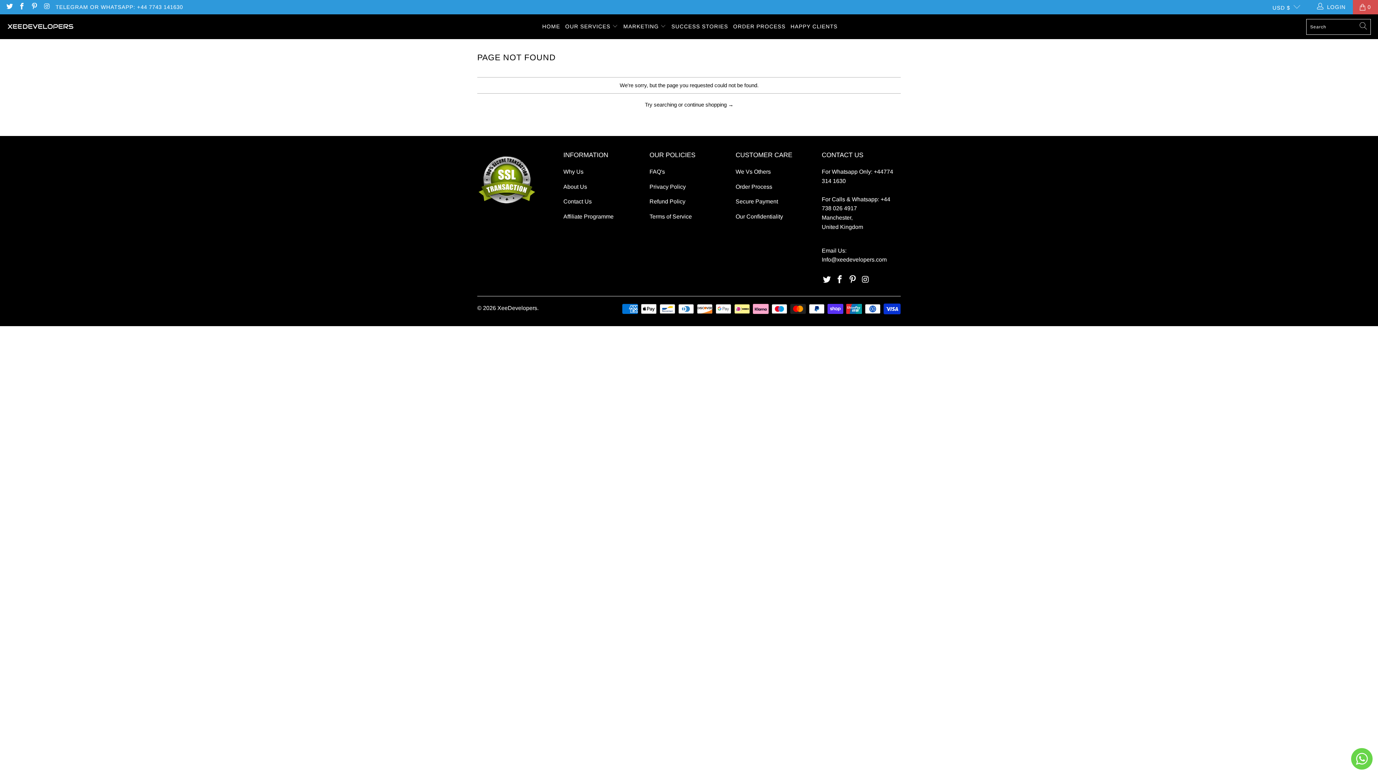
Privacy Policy (668, 187)
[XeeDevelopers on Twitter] (9, 7)
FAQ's (657, 172)
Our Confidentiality (759, 216)
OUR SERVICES (588, 26)
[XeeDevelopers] (40, 27)
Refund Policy (667, 201)
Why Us (573, 172)
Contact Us (577, 201)
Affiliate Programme (588, 216)
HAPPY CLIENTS (814, 26)
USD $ (1281, 8)
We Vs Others (753, 172)
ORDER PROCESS (759, 26)
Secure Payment (757, 201)
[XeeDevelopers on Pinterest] (34, 7)
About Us (575, 187)
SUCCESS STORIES (699, 26)
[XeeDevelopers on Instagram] (46, 7)
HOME (551, 26)
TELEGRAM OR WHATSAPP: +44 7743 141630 (119, 7)
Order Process (754, 187)
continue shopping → (708, 105)
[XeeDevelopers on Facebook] (21, 7)
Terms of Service (671, 216)
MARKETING (642, 26)
